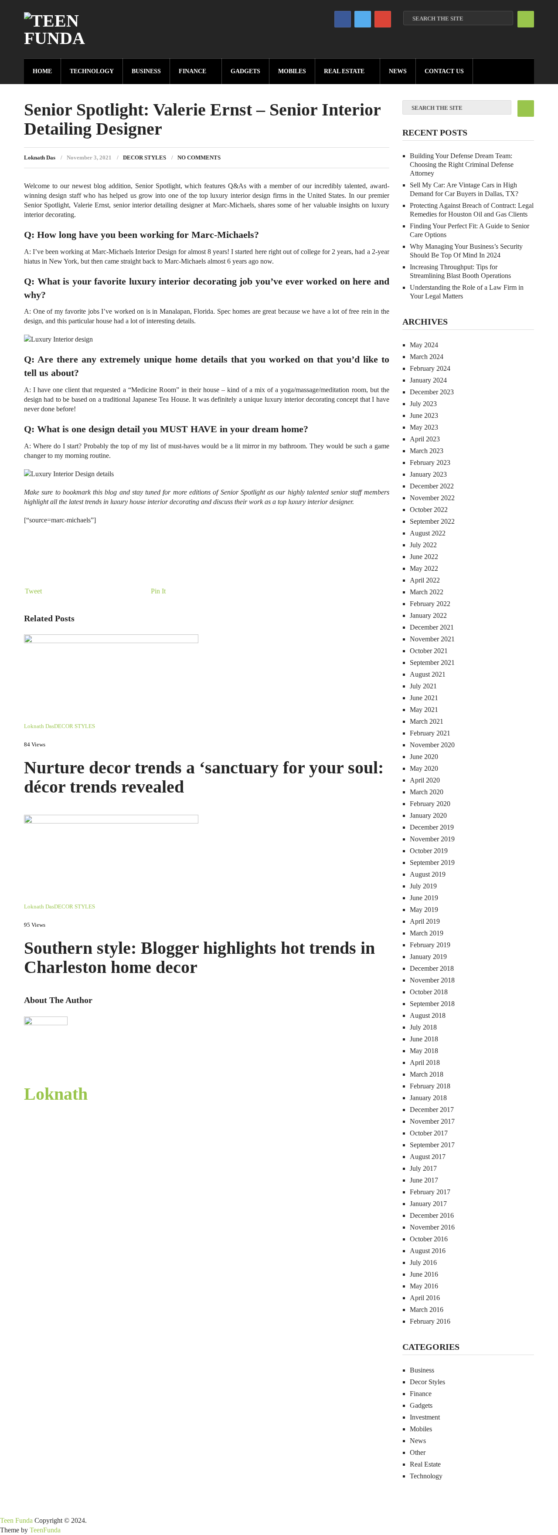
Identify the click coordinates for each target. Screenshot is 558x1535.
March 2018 (426, 1074)
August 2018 (428, 1015)
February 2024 (430, 368)
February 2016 (430, 1321)
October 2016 (429, 1239)
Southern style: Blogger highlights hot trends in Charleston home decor (199, 957)
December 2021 (432, 627)
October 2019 (429, 850)
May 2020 (424, 768)
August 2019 (428, 874)
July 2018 (423, 1027)
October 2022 (429, 509)
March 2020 (426, 792)
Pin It (158, 591)
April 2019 (425, 921)
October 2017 (429, 1133)
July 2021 (423, 686)
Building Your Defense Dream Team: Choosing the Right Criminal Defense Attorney (462, 164)
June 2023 (424, 415)
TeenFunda (45, 1530)
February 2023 (430, 462)
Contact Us (444, 71)
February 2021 (430, 733)
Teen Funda (16, 1520)
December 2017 (432, 1109)
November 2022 (432, 498)
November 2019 (432, 839)
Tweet (33, 591)
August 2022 (428, 533)
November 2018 (432, 980)
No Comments (199, 157)
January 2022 (428, 615)
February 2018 (430, 1086)
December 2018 (432, 968)
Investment (425, 1417)
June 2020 (424, 756)
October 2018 (429, 992)
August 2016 (428, 1250)
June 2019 (424, 897)
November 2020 (432, 745)
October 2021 (429, 650)
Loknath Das (39, 157)
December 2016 (432, 1215)
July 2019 (423, 886)
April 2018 (425, 1062)
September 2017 (432, 1145)
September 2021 (432, 662)
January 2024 (428, 380)
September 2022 (432, 521)
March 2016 (426, 1309)
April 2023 (425, 439)
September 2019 (432, 862)
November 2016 (432, 1227)
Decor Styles (144, 157)
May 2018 (424, 1050)
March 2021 (426, 721)
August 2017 (428, 1156)
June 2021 (424, 697)
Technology (92, 71)
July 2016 (423, 1262)
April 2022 (425, 580)
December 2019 (432, 827)
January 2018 (428, 1097)
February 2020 (430, 803)
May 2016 (424, 1286)
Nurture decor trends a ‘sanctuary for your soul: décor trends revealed (204, 777)
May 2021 (424, 709)
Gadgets (245, 71)
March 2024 (426, 356)
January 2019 (428, 956)
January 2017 (428, 1203)
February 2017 (430, 1192)
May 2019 (424, 909)
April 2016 (425, 1297)
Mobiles (292, 71)
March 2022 (426, 592)
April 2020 (425, 780)
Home (42, 71)
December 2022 (432, 486)
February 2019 (430, 945)
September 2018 (432, 1003)
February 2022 (430, 603)
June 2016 (424, 1274)
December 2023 (432, 392)
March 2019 (426, 933)
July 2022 (423, 545)
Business (146, 71)
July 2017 (423, 1168)
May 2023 (424, 427)
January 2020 (428, 815)
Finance (192, 71)
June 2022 (424, 556)
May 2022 (424, 568)
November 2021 (432, 639)
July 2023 (423, 403)
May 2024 (424, 345)
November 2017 (432, 1121)
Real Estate (344, 71)
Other (417, 1452)
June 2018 (424, 1039)
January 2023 (428, 474)
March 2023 (426, 450)
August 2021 (428, 674)
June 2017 (424, 1180)
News (398, 71)
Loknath (56, 1094)
